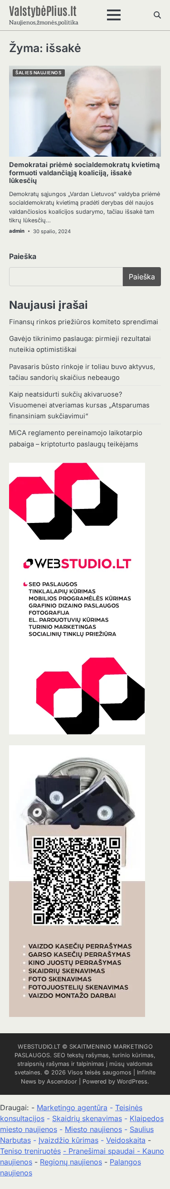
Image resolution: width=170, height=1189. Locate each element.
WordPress (132, 1081)
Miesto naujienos (93, 1129)
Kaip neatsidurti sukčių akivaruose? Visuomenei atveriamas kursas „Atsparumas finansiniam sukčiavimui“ (79, 405)
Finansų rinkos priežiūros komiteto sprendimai (83, 322)
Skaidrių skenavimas (87, 1118)
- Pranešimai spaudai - (102, 1150)
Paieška (22, 256)
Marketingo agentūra (72, 1107)
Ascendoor (62, 1081)
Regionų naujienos (71, 1161)
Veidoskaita (126, 1140)
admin (16, 231)
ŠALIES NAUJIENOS (38, 72)
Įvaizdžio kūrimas (68, 1140)
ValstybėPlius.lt (43, 10)
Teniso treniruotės (30, 1150)
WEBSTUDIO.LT (39, 1046)
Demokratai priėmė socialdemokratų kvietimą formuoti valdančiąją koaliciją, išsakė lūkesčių (84, 173)
